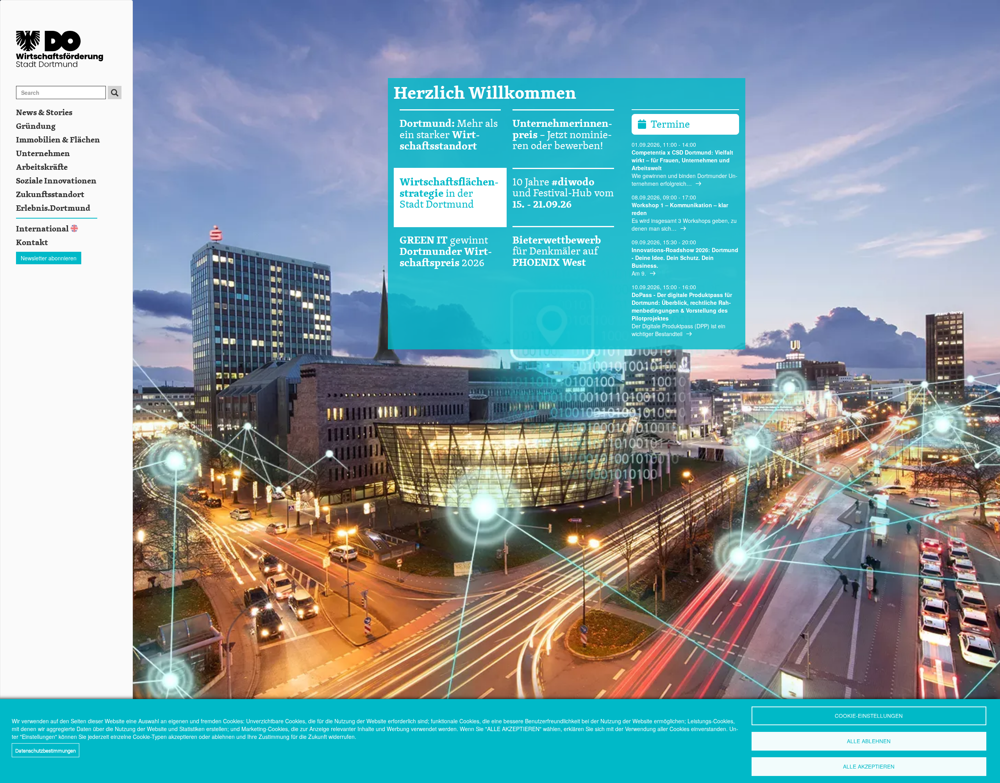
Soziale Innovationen (56, 181)
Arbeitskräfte (42, 167)
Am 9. (639, 273)
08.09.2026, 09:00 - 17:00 (664, 197)
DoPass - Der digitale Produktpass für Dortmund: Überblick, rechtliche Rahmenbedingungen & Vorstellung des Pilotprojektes (682, 306)
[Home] (74, 49)
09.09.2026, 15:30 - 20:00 (664, 242)
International (42, 229)
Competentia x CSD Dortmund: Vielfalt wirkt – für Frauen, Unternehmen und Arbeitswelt (682, 160)
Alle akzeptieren (869, 766)
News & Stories (44, 112)
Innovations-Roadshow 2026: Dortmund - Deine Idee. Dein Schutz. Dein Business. (685, 257)
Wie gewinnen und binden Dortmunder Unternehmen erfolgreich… (685, 179)
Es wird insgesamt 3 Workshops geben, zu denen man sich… (684, 224)
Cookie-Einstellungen (869, 715)
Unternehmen (43, 153)
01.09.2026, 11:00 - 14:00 (664, 144)
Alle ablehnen (869, 741)
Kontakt (32, 242)
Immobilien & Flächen (58, 140)
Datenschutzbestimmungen (45, 750)
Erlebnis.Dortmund (53, 208)
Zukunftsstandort (50, 194)
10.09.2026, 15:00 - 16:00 (664, 287)
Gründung (35, 126)
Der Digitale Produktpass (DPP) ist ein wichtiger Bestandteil (678, 330)
